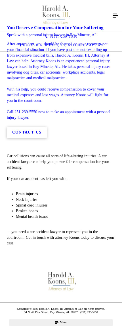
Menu (63, 322)
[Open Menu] (115, 16)
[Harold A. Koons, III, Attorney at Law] (55, 16)
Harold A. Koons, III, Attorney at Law (63, 45)
